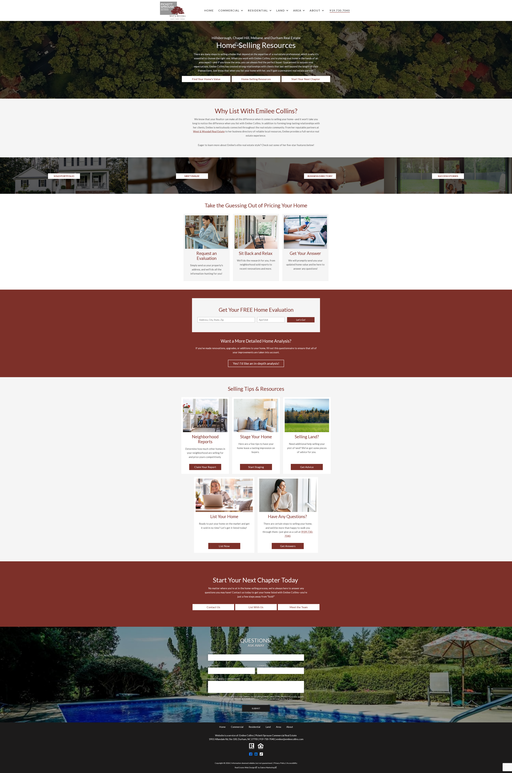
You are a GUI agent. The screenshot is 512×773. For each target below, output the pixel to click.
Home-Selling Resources (256, 79)
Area (278, 726)
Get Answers (287, 546)
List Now (224, 546)
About (289, 726)
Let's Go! (300, 319)
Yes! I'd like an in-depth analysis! (256, 363)
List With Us (256, 607)
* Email (261, 665)
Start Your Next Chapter (305, 79)
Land (268, 726)
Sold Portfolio (64, 176)
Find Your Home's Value (206, 79)
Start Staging (256, 467)
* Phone (213, 665)
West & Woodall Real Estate (209, 131)
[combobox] (226, 319)
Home (209, 10)
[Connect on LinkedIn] (256, 754)
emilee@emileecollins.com (289, 739)
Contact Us (213, 607)
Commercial (237, 726)
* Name (212, 652)
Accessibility (292, 763)
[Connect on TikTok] (261, 754)
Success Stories (448, 176)
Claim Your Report (205, 467)
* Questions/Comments (224, 679)
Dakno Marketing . (268, 767)
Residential (254, 726)
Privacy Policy (279, 763)
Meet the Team (299, 607)
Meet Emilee (192, 176)
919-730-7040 (266, 739)
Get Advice (307, 467)
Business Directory (320, 176)
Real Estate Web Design (245, 767)
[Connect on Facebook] (250, 754)
